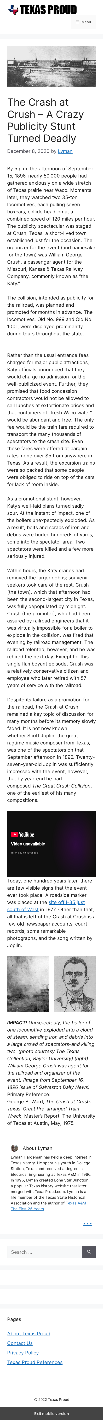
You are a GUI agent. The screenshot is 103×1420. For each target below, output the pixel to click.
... (87, 1220)
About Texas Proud (28, 1334)
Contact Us (20, 1343)
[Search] (89, 1252)
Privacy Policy (23, 1353)
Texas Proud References (35, 1362)
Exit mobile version (51, 1413)
